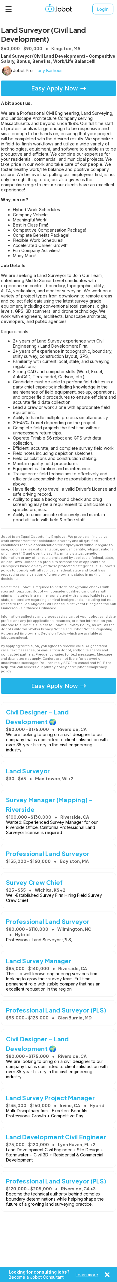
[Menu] (9, 9)
